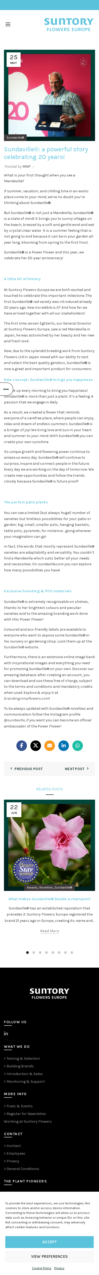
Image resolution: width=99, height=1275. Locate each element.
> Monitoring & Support (24, 1081)
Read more (49, 931)
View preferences (49, 1256)
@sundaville (14, 720)
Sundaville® (15, 137)
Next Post (74, 769)
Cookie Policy (41, 1268)
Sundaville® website (21, 647)
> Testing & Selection (22, 1058)
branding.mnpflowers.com (26, 698)
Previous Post (29, 769)
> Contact (12, 1146)
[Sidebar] (6, 389)
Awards (32, 887)
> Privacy (11, 1161)
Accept (49, 1242)
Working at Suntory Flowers (28, 1121)
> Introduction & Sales (23, 1074)
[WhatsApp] (77, 745)
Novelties (46, 887)
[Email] (49, 745)
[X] (35, 745)
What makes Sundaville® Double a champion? (49, 899)
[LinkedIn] (63, 745)
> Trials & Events (18, 1106)
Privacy (59, 1268)
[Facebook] (21, 745)
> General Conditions (21, 1169)
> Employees (14, 1153)
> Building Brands (19, 1066)
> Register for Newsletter (25, 1114)
